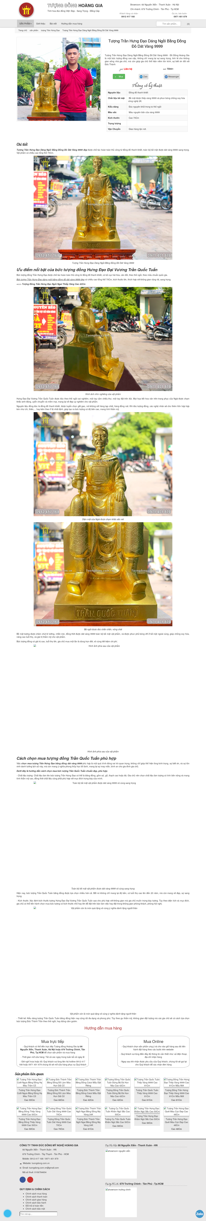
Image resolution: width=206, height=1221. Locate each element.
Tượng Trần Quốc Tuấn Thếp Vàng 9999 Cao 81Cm (147, 1093)
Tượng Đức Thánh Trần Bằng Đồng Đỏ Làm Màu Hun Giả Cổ (59, 1093)
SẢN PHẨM (24, 23)
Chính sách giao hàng (36, 1199)
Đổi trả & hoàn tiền (34, 1205)
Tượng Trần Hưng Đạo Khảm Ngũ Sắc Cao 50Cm (147, 1118)
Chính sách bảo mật (35, 1208)
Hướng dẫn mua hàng (71, 23)
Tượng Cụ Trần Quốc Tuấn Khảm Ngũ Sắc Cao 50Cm (118, 1121)
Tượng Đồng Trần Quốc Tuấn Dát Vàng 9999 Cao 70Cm (59, 1122)
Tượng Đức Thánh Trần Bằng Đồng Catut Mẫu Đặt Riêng (88, 1093)
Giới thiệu (40, 23)
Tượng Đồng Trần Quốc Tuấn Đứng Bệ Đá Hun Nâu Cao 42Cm (117, 1093)
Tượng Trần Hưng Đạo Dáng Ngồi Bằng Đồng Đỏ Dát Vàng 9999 (147, 43)
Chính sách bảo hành (36, 1202)
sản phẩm (34, 30)
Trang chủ (23, 30)
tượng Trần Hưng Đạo (50, 30)
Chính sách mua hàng (36, 1193)
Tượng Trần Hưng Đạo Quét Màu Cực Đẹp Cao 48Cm (176, 1122)
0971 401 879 (180, 16)
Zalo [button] (145, 76)
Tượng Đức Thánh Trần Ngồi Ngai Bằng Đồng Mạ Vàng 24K (88, 1122)
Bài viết (53, 23)
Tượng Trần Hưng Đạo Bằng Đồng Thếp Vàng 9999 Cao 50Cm (29, 1122)
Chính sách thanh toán (36, 1196)
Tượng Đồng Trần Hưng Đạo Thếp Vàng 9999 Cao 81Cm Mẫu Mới (176, 1093)
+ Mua (119, 76)
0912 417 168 (128, 16)
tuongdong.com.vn (41, 1163)
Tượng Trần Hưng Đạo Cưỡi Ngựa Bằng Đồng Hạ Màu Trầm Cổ (29, 1093)
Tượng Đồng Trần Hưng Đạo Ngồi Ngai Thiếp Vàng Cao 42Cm (53, 283)
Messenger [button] (173, 76)
